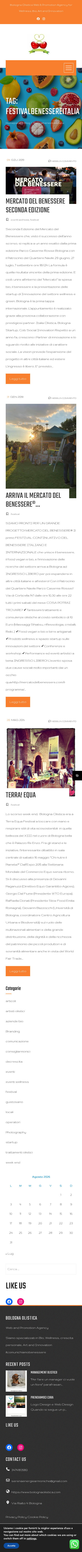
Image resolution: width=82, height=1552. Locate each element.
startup (11, 1142)
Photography (16, 1132)
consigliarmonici (18, 1051)
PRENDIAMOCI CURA (42, 1397)
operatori (13, 1122)
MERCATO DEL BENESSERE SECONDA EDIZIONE (35, 206)
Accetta (11, 1545)
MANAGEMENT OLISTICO (44, 1372)
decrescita (14, 1061)
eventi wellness (20, 219)
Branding (13, 1031)
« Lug (10, 1253)
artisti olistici (15, 1011)
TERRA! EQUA (21, 795)
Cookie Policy (37, 1517)
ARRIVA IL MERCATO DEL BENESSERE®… (33, 500)
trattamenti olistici (19, 1152)
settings (31, 1538)
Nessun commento (63, 161)
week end (13, 1162)
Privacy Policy (16, 1517)
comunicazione (17, 1041)
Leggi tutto (18, 378)
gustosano (14, 1101)
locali (9, 1112)
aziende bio (14, 1021)
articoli (11, 1001)
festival (34, 219)
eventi (10, 1071)
